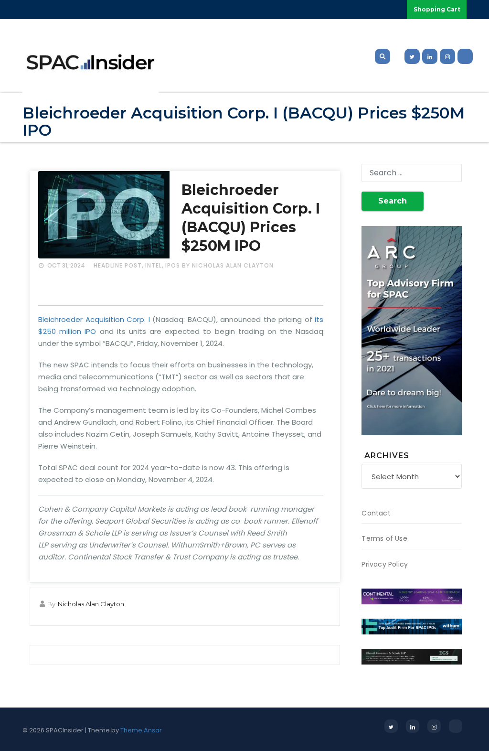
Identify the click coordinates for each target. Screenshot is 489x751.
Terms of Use (384, 538)
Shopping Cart (437, 9)
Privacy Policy (384, 564)
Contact (375, 513)
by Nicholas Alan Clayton (228, 265)
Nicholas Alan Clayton (91, 604)
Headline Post (118, 265)
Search (392, 200)
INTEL (153, 265)
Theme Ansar (141, 730)
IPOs (172, 265)
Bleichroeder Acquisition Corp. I (94, 319)
